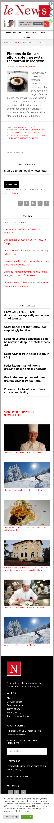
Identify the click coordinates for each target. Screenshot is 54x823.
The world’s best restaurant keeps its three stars (25, 607)
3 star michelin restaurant (31, 130)
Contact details (14, 701)
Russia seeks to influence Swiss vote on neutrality (25, 390)
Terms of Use (13, 709)
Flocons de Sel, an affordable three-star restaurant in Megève (25, 57)
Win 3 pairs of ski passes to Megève (20, 645)
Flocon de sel (13, 133)
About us (11, 698)
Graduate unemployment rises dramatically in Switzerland (24, 379)
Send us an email (15, 705)
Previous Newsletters (17, 776)
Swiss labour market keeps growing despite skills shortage (25, 367)
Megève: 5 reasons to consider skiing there (23, 490)
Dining (21, 127)
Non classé (30, 127)
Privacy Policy (11, 193)
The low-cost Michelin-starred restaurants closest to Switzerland (26, 529)
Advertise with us (15, 731)
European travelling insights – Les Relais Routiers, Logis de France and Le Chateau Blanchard (26, 569)
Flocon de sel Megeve (30, 133)
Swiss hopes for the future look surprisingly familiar (25, 328)
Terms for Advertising (15, 222)
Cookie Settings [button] (11, 817)
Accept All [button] (26, 817)
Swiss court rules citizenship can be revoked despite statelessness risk (27, 342)
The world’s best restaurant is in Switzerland (23, 452)
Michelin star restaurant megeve (22, 138)
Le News (27, 11)
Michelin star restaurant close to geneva (26, 135)
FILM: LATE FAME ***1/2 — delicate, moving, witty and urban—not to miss (26, 315)
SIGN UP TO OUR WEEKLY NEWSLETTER (19, 414)
